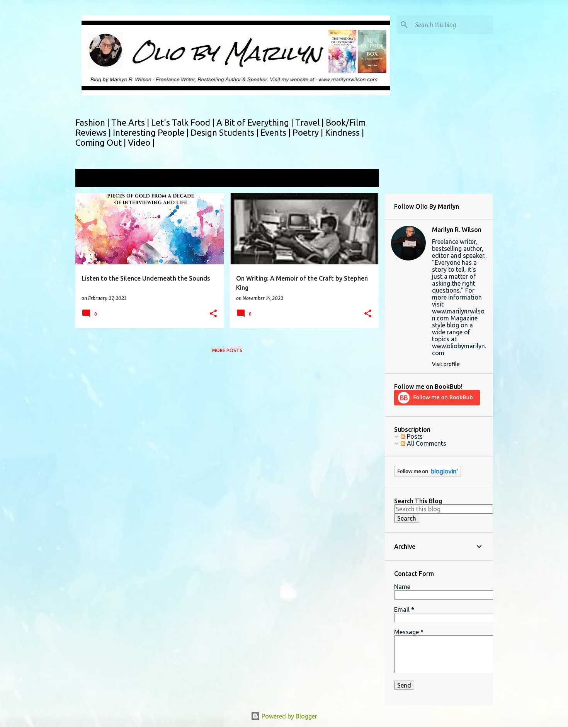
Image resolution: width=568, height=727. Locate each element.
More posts (227, 350)
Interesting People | (151, 132)
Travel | (310, 122)
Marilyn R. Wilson (456, 229)
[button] (213, 314)
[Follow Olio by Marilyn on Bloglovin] (427, 475)
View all (363, 178)
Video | (141, 142)
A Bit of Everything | (255, 122)
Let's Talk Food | (183, 122)
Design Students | (225, 132)
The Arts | (131, 122)
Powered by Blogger (288, 716)
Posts (414, 436)
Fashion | (93, 122)
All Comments (425, 443)
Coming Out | (101, 142)
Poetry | (309, 132)
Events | (276, 132)
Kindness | (344, 132)
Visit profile (446, 364)
